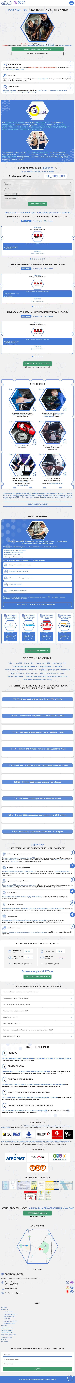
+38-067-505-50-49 (11, 1288)
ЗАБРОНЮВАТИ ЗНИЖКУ (37, 1213)
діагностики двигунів (62, 871)
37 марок (41, 125)
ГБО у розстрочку (7, 1328)
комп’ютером (42, 90)
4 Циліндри (26, 221)
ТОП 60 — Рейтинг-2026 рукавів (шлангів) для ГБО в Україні (37, 831)
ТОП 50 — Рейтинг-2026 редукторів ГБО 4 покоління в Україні (37, 716)
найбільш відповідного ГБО (21, 415)
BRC (11, 69)
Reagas (16, 69)
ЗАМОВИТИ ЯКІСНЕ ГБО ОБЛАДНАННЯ (37, 363)
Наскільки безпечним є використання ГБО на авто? (20, 992)
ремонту (51, 44)
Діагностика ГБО (15, 663)
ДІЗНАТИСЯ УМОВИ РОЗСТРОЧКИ (37, 54)
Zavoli (22, 69)
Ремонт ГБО (28, 663)
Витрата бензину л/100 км (18, 957)
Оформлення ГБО (59, 663)
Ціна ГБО (4, 1325)
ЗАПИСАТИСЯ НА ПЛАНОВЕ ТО (37, 650)
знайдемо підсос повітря (28, 92)
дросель (14, 92)
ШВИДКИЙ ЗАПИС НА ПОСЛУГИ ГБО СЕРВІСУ (37, 49)
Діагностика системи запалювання (24, 673)
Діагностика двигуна (16, 676)
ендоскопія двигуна (47, 127)
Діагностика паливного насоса (52, 673)
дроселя (34, 127)
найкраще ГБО (12, 860)
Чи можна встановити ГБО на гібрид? (16, 998)
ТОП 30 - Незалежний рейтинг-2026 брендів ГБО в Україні (37, 699)
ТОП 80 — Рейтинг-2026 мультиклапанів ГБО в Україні (37, 798)
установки (43, 44)
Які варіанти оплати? (10, 1017)
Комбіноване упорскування (22, 964)
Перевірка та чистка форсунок (50, 666)
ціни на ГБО (14, 861)
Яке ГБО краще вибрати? (11, 1024)
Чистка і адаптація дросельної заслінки (20, 670)
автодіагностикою (41, 152)
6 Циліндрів (37, 221)
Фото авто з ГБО (6, 1337)
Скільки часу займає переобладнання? (16, 1004)
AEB (8, 69)
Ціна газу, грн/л (49, 951)
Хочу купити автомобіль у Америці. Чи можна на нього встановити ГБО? (28, 1030)
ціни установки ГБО (53, 415)
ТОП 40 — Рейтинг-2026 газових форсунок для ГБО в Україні (38, 732)
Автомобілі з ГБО (8, 887)
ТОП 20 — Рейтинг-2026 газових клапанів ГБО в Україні (37, 782)
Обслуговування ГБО (10, 1314)
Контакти (4, 1341)
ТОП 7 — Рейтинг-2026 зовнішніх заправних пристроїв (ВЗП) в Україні (37, 815)
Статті (3, 1339)
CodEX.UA (53, 1379)
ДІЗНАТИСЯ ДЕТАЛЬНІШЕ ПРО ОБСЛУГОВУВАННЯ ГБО (36, 605)
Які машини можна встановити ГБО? (15, 1011)
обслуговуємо (8, 125)
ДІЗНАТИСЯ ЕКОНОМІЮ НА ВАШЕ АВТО (37, 976)
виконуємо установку (14, 122)
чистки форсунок (48, 45)
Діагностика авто (9, 90)
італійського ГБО (43, 122)
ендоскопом (54, 90)
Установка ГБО (20, 446)
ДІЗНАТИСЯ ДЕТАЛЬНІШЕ (37, 504)
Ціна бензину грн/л (16, 951)
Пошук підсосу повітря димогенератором (54, 670)
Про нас (4, 1307)
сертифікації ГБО (22, 485)
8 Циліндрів (48, 221)
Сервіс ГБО (4, 1309)
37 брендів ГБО (43, 79)
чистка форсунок (21, 127)
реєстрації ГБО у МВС (21, 482)
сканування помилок (34, 45)
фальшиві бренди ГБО (27, 858)
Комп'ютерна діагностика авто (25, 666)
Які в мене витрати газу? (11, 1036)
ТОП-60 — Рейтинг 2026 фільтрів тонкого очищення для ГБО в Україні (37, 765)
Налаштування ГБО (43, 663)
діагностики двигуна (65, 45)
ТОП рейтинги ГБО (7, 1332)
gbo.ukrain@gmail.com (16, 1293)
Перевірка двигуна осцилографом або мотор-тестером (47, 676)
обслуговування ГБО (56, 483)
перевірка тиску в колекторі (31, 129)
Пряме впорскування (52, 964)
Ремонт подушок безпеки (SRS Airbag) (37, 680)
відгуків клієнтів (9, 157)
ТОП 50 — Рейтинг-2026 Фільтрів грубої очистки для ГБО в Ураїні (37, 749)
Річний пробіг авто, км (48, 957)
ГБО (28, 152)
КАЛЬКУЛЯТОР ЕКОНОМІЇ (8, 1335)
